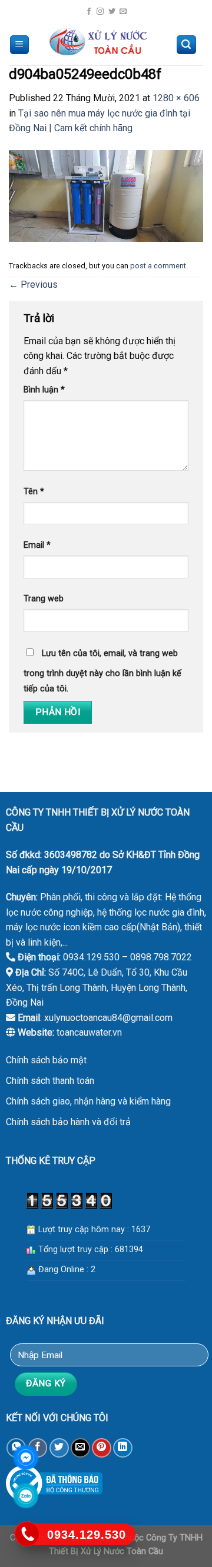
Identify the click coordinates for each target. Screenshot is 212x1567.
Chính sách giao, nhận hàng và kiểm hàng (88, 1101)
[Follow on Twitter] (111, 12)
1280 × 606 (176, 98)
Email (37, 545)
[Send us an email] (123, 12)
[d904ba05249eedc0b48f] (106, 195)
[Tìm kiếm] (187, 45)
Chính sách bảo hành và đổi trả (68, 1121)
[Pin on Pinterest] (101, 1448)
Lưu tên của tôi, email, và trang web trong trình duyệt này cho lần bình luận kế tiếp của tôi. (102, 671)
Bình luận (44, 390)
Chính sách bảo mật (46, 1060)
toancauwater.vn (89, 1032)
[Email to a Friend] (80, 1448)
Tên (34, 492)
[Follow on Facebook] (88, 12)
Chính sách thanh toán (50, 1080)
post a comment (158, 265)
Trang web (44, 599)
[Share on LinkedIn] (122, 1448)
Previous (33, 284)
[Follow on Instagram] (100, 12)
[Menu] (19, 45)
